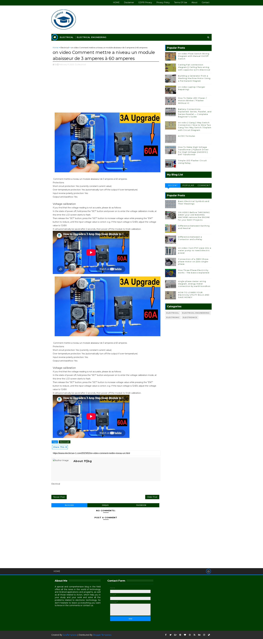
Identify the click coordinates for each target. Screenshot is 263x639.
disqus (105, 505)
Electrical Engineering (91, 37)
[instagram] (204, 635)
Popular (188, 185)
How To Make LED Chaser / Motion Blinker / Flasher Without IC (192, 100)
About (194, 2)
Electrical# (64, 442)
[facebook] (166, 635)
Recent (173, 185)
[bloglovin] (185, 635)
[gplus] (175, 635)
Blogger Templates (102, 635)
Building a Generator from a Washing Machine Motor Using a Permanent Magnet (194, 78)
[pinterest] (180, 635)
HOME (116, 2)
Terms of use (180, 2)
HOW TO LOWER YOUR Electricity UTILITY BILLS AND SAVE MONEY (193, 294)
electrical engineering (195, 313)
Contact (205, 2)
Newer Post (59, 497)
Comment (204, 185)
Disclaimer (129, 2)
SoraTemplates (70, 635)
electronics (190, 317)
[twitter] (170, 635)
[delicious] (209, 635)
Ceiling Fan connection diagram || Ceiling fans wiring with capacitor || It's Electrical (194, 67)
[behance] (199, 635)
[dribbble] (190, 635)
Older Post (152, 497)
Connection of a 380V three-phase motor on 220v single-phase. (193, 261)
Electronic (172, 317)
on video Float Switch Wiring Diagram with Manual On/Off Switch (193, 56)
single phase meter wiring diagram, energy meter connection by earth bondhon (194, 283)
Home (55, 47)
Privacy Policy (163, 2)
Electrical (67, 37)
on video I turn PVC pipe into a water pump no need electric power (194, 250)
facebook (141, 505)
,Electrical (81, 64)
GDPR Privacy (145, 2)
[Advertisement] (106, 90)
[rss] (194, 635)
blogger (69, 505)
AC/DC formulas (186, 136)
